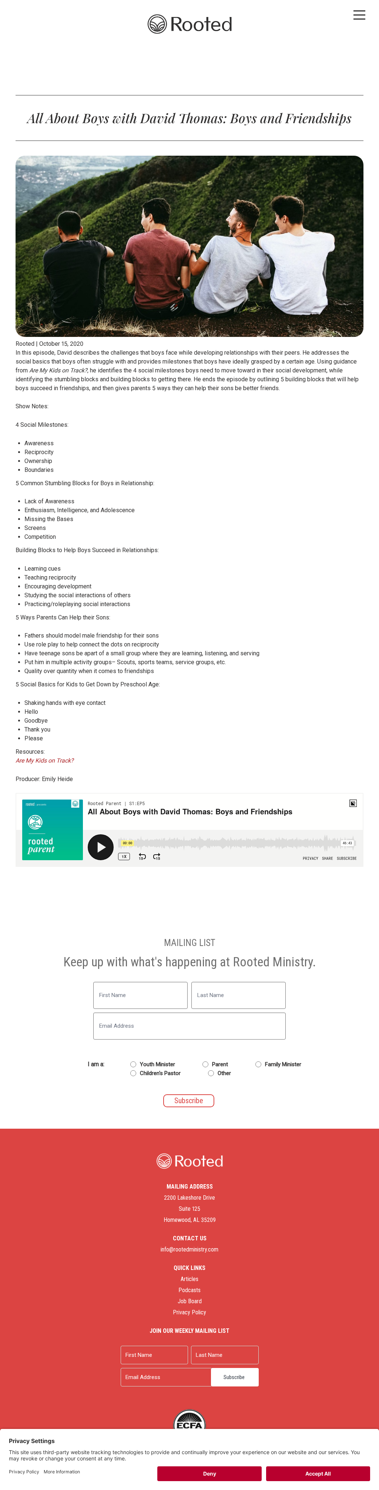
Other (224, 1073)
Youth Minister (157, 1064)
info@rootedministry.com (189, 1249)
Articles (189, 1279)
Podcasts (189, 1290)
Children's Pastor (160, 1073)
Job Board (190, 1301)
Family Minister (283, 1064)
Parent (220, 1064)
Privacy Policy (189, 1312)
